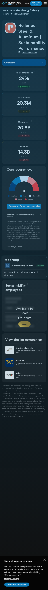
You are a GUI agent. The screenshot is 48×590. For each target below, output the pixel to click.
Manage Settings (11, 578)
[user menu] (45, 3)
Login (26, 3)
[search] (20, 3)
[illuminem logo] (10, 4)
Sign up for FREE (36, 3)
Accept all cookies (16, 584)
